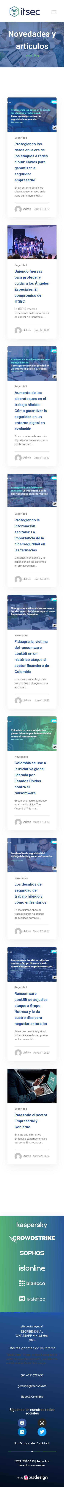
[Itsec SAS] (24, 11)
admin (27, 209)
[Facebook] (22, 1423)
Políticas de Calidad (32, 1443)
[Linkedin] (22, 1431)
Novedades (21, 635)
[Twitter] (42, 1431)
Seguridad (21, 137)
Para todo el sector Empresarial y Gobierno (31, 1121)
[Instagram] (42, 1423)
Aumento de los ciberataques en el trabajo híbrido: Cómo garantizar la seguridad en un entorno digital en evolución (31, 411)
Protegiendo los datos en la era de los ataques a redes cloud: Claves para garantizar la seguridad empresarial (31, 162)
